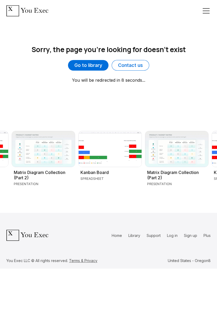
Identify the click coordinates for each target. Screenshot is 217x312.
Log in (172, 235)
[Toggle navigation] (206, 11)
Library (134, 235)
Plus (207, 235)
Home (117, 235)
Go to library (88, 65)
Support (154, 235)
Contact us (130, 65)
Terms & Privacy (83, 260)
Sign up (190, 235)
